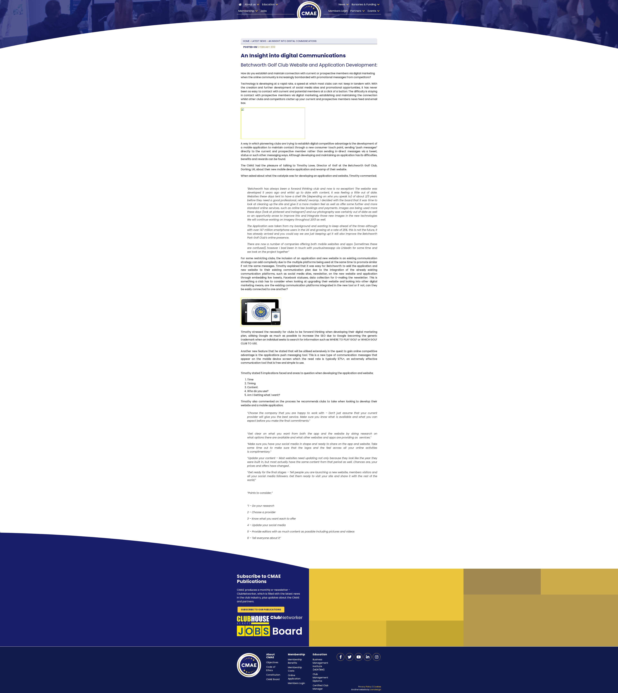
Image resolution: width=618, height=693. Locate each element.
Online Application (294, 677)
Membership (246, 11)
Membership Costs (295, 669)
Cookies (377, 686)
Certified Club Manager (320, 687)
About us (250, 4)
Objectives (272, 662)
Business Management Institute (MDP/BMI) (320, 664)
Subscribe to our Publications (261, 609)
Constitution (273, 674)
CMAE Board (273, 679)
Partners (355, 11)
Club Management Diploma (320, 678)
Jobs (264, 11)
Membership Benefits (295, 661)
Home (240, 4)
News (341, 4)
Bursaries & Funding (363, 4)
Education (268, 4)
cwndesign (375, 689)
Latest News (259, 41)
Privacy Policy (364, 686)
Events (372, 11)
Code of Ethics (270, 668)
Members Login (338, 11)
